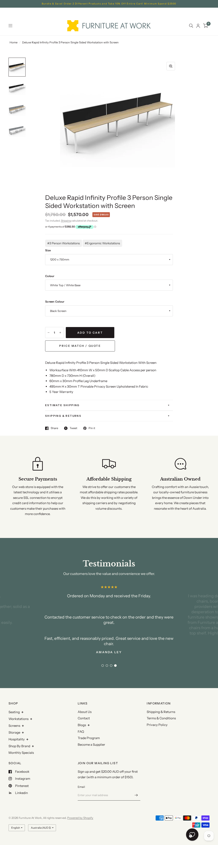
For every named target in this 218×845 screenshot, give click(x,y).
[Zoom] (170, 66)
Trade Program (89, 738)
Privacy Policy (157, 725)
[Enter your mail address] (136, 795)
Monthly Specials (21, 753)
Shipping (66, 220)
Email (81, 786)
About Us (85, 712)
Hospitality (17, 739)
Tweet (73, 428)
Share (54, 428)
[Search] (191, 26)
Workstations (19, 719)
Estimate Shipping (62, 405)
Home (13, 42)
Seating (14, 712)
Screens (14, 726)
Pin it (92, 428)
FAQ (81, 732)
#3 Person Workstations (63, 243)
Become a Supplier (91, 745)
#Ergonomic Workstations (102, 243)
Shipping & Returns (63, 415)
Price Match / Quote (80, 345)
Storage (14, 732)
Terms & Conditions (161, 718)
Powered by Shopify (80, 817)
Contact (84, 718)
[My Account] (198, 26)
